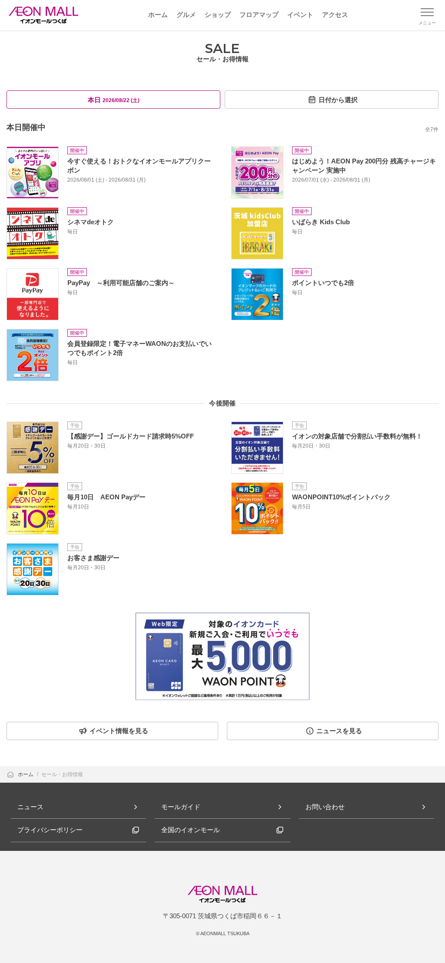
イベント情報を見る (119, 730)
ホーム (26, 774)
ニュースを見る (339, 730)
